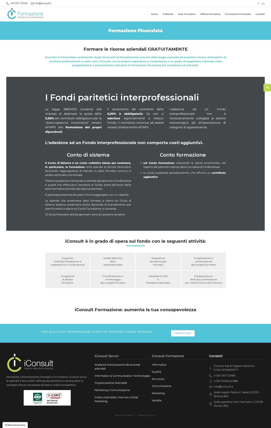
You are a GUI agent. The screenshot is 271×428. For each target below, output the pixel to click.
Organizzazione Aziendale (111, 382)
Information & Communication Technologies (122, 375)
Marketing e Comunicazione (112, 390)
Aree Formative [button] (187, 14)
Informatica (159, 364)
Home (154, 14)
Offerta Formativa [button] (210, 14)
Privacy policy (125, 415)
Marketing (158, 393)
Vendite (157, 400)
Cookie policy (147, 415)
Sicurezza (158, 379)
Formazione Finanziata (238, 14)
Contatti (260, 14)
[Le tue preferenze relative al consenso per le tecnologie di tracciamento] (15, 425)
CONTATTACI (182, 333)
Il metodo (168, 14)
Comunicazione (161, 386)
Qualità (156, 371)
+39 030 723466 (18, 3)
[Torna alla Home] (25, 14)
